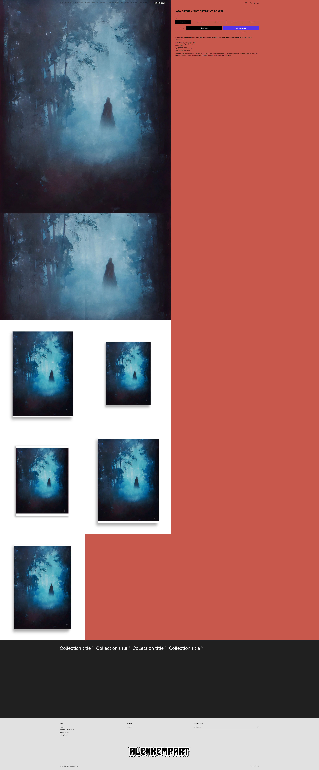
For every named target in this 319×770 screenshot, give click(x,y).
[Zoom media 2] (42, 266)
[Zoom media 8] (42, 587)
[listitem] (145, 3)
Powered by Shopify (74, 766)
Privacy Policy (64, 735)
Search (62, 727)
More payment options (241, 31)
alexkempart (66, 766)
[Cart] (258, 3)
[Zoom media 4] (42, 373)
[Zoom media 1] (85, 106)
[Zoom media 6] (42, 480)
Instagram (129, 727)
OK (257, 727)
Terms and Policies (254, 766)
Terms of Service (64, 732)
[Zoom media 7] (128, 480)
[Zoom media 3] (128, 266)
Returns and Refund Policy (67, 729)
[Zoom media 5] (128, 373)
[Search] (251, 3)
